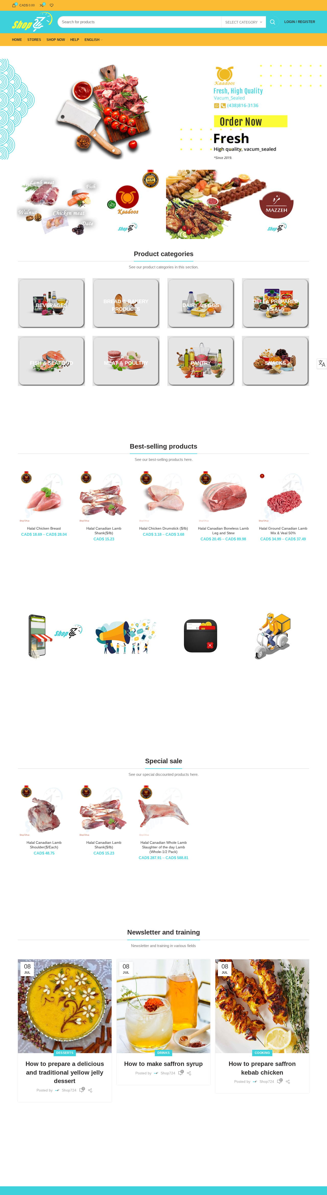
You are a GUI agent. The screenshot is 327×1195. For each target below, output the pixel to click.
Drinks (163, 1053)
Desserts (64, 1053)
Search (272, 22)
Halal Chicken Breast (44, 528)
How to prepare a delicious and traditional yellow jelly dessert (65, 1072)
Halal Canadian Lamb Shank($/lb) (103, 530)
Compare (66, 479)
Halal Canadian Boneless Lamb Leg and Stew (223, 530)
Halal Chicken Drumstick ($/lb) (163, 528)
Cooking (262, 1053)
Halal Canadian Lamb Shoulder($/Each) (44, 844)
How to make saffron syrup (163, 1063)
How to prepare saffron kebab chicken (262, 1068)
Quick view (66, 491)
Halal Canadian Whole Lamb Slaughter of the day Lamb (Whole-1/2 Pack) (164, 847)
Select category (241, 22)
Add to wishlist (66, 502)
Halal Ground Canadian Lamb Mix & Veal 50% (283, 530)
